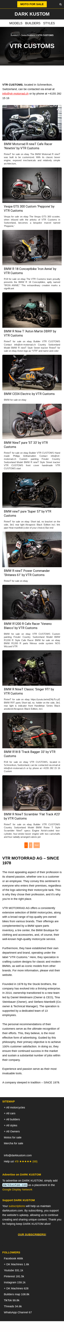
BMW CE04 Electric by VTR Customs (29, 394)
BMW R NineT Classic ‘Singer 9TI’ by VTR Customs (29, 691)
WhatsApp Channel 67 (18, 1312)
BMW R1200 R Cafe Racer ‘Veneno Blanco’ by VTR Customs (28, 626)
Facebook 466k (13, 1258)
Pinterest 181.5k (14, 1276)
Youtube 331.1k (13, 1270)
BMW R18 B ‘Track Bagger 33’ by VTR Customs (29, 754)
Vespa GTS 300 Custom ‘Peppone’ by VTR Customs (29, 208)
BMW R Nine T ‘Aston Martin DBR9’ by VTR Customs (30, 333)
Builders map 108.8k (16, 1294)
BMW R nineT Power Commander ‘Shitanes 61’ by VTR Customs (27, 573)
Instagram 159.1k (14, 1282)
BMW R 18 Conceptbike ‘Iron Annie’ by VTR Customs (30, 271)
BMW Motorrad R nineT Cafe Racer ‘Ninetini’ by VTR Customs (28, 146)
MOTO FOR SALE (32, 4)
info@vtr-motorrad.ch (15, 93)
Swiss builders (28, 35)
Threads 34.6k (13, 1306)
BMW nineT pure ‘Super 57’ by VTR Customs (27, 513)
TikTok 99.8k (11, 1300)
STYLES (49, 23)
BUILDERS (32, 23)
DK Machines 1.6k (17, 1264)
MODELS (15, 23)
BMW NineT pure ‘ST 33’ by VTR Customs (26, 445)
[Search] (60, 4)
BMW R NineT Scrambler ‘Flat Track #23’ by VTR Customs (32, 816)
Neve (16, 1328)
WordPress (44, 1328)
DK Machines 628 (17, 1288)
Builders (15, 35)
